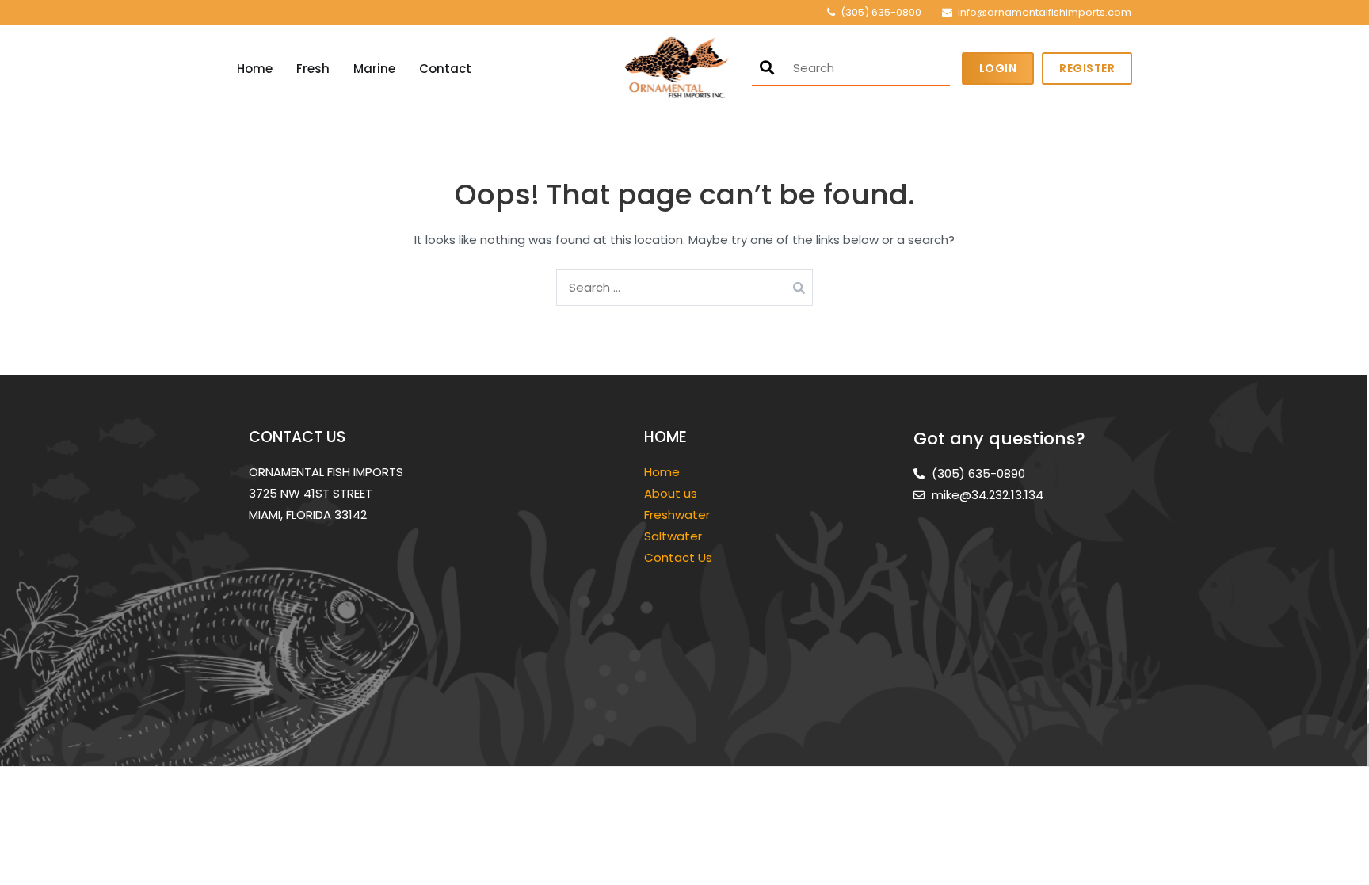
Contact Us (678, 557)
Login (998, 68)
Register (1087, 68)
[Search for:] (684, 287)
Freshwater (678, 514)
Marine (374, 68)
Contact (445, 68)
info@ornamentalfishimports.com (1044, 12)
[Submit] (767, 68)
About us (670, 493)
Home (255, 68)
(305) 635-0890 (881, 12)
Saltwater (674, 536)
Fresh (313, 68)
